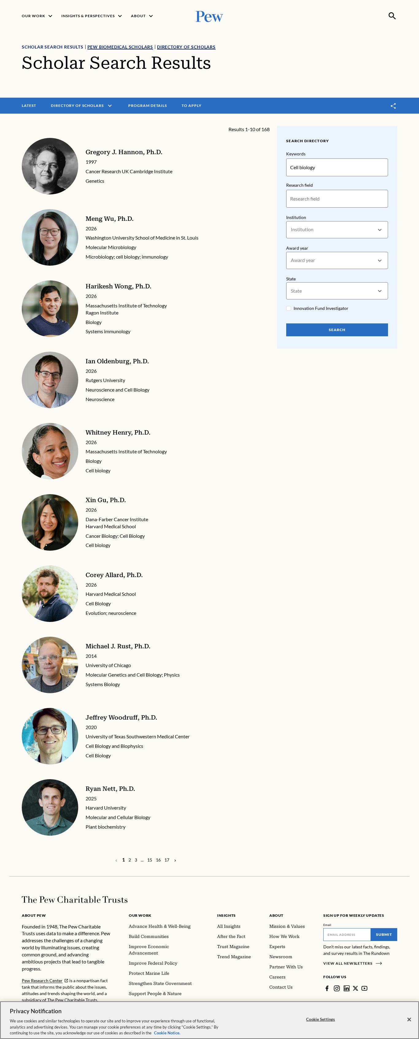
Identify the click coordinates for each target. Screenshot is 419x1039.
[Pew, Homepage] (209, 16)
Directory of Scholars (186, 46)
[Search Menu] (392, 16)
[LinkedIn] (346, 988)
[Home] (75, 899)
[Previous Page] (175, 860)
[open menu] (109, 105)
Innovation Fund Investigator (321, 308)
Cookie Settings (320, 1019)
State (291, 278)
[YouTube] (364, 988)
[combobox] (291, 229)
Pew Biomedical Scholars (120, 46)
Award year (297, 248)
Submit (384, 934)
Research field (299, 185)
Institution (296, 217)
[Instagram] (336, 988)
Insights (226, 915)
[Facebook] (327, 988)
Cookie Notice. (167, 1032)
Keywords (296, 153)
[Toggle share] (393, 106)
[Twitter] (355, 988)
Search (337, 329)
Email (327, 924)
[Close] (409, 1019)
